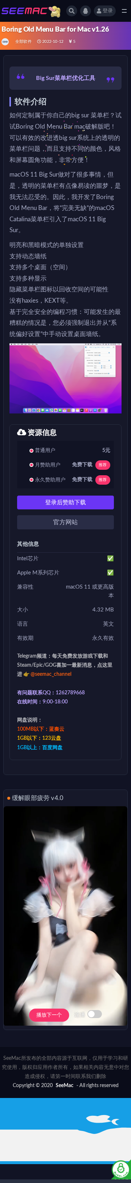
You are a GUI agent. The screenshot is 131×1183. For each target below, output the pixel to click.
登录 (108, 10)
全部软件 (23, 42)
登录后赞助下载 (65, 502)
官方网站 (65, 522)
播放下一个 (49, 1015)
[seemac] (5, 41)
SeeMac (65, 1085)
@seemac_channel (51, 674)
